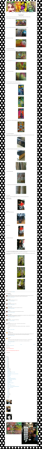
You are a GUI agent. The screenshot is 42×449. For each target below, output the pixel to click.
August (8, 388)
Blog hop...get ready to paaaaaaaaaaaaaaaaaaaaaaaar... (13, 386)
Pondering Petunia (14, 60)
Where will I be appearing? (18, 12)
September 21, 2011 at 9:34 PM (11, 308)
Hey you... (8, 383)
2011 (7, 367)
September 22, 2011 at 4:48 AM (11, 329)
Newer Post (7, 344)
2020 (7, 359)
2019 (7, 360)
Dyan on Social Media (24, 12)
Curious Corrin (7, 27)
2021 (7, 358)
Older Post (34, 344)
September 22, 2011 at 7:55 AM (11, 335)
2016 (7, 363)
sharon (8, 337)
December (9, 368)
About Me (12, 12)
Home (9, 12)
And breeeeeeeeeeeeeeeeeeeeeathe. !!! (11, 378)
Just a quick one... (9, 374)
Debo (8, 331)
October (8, 370)
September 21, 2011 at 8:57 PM (11, 304)
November (9, 369)
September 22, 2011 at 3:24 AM (11, 320)
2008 (7, 397)
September (9, 371)
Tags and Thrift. (9, 375)
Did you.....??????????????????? (11, 385)
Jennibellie (9, 294)
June (8, 390)
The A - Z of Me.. (9, 377)
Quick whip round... (9, 384)
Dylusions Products (31, 12)
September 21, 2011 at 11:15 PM (11, 312)
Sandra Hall (9, 314)
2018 (7, 361)
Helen (8, 310)
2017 (7, 362)
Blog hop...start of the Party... (10, 387)
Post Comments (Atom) (11, 345)
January (8, 394)
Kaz (8, 322)
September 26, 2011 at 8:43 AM (11, 341)
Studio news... (8, 376)
